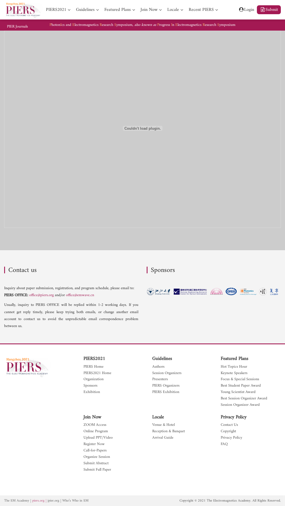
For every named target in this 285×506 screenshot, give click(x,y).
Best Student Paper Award (241, 386)
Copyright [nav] (228, 431)
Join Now (92, 417)
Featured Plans (234, 358)
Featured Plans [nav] (117, 10)
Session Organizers (166, 373)
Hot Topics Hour (234, 367)
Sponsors (90, 386)
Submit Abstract (96, 463)
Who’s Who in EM (75, 501)
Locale (158, 417)
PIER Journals (17, 27)
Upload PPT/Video (98, 438)
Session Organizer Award (240, 405)
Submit (272, 10)
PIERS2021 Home (97, 373)
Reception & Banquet (168, 431)
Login (249, 10)
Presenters (160, 379)
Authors (158, 367)
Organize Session (96, 457)
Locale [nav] (173, 10)
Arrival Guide (162, 438)
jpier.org (53, 501)
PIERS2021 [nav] (56, 10)
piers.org (38, 501)
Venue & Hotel (163, 425)
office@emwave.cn (80, 295)
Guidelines (162, 358)
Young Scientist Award (238, 392)
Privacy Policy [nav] (231, 438)
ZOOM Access (94, 425)
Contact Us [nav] (229, 425)
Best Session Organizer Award (244, 399)
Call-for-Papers (95, 451)
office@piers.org (41, 295)
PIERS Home (93, 367)
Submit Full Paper (97, 470)
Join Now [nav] (149, 10)
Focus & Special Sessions (240, 379)
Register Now (94, 444)
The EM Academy (16, 501)
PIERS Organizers (166, 386)
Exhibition (91, 392)
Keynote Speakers (234, 373)
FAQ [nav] (224, 444)
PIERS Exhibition (165, 392)
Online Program (95, 431)
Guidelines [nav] (85, 10)
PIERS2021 (94, 358)
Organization (93, 379)
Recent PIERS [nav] (201, 10)
